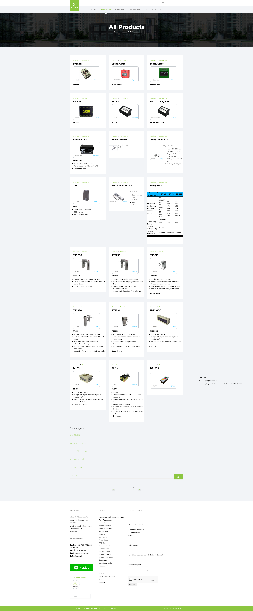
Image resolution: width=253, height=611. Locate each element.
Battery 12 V (80, 139)
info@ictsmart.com (82, 553)
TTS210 (154, 255)
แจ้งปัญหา (102, 582)
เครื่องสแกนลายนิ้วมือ (106, 551)
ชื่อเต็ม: (130, 535)
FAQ (146, 10)
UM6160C (155, 310)
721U (75, 185)
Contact (156, 10)
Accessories (86, 60)
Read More (155, 293)
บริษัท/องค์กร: (133, 545)
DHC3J (77, 368)
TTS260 (77, 255)
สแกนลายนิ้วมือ (77, 459)
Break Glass (119, 64)
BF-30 (115, 101)
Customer (120, 10)
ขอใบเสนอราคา (135, 533)
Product (76, 60)
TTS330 (77, 310)
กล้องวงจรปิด (104, 566)
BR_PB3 (154, 368)
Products (106, 10)
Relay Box (156, 185)
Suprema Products (106, 546)
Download (135, 10)
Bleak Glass (157, 64)
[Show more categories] (178, 476)
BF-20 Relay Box (159, 101)
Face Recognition (105, 520)
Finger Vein (103, 523)
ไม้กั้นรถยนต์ (103, 560)
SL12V (115, 368)
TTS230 (116, 255)
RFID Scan (102, 543)
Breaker (77, 64)
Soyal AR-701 (119, 139)
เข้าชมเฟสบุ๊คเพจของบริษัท (78, 577)
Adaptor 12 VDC (159, 139)
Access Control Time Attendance (111, 517)
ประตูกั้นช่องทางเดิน (105, 563)
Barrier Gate (103, 531)
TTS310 (116, 310)
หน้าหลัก (101, 574)
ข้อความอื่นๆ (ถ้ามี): (134, 564)
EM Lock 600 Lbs (122, 185)
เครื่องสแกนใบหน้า (105, 554)
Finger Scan (103, 540)
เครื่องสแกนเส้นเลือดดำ (106, 557)
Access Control (78, 443)
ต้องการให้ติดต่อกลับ (137, 530)
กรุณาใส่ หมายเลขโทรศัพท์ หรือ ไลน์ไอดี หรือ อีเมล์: (145, 555)
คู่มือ (100, 579)
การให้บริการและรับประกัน (107, 576)
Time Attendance (79, 451)
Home (94, 10)
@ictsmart (78, 556)
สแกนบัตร (75, 435)
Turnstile (84, 252)
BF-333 (77, 101)
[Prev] (116, 487)
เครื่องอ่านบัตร (104, 549)
